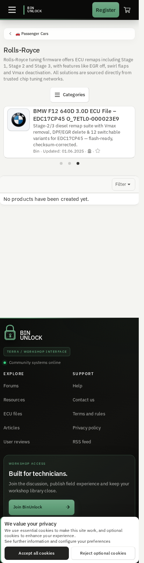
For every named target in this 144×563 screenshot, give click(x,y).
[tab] (61, 163)
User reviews (16, 442)
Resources (14, 400)
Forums (11, 386)
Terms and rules (89, 414)
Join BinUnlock (27, 506)
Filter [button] (120, 184)
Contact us (84, 400)
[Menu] (12, 9)
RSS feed (82, 442)
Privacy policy (87, 428)
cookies (45, 530)
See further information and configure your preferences (57, 541)
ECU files (12, 414)
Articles (11, 428)
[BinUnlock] (32, 9)
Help (77, 386)
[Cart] (127, 9)
